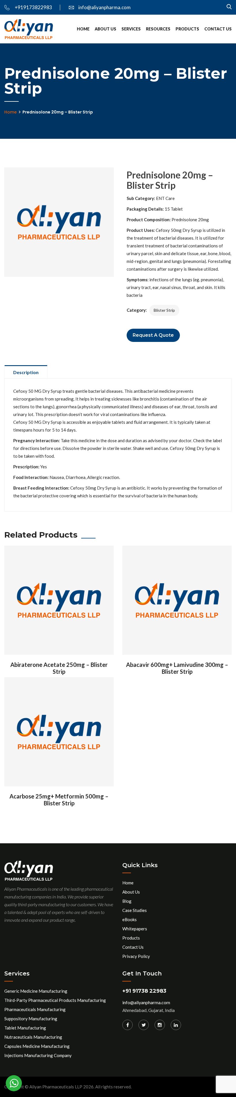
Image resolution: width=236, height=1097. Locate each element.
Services (131, 28)
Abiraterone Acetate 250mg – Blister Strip (59, 668)
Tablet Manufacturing (25, 1027)
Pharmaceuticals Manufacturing (35, 1009)
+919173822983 (33, 7)
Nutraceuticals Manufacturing (33, 1037)
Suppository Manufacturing (30, 1018)
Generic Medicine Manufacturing (35, 991)
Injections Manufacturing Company (38, 1055)
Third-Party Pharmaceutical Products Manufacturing (55, 1000)
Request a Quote (153, 335)
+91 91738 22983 (144, 991)
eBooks (129, 919)
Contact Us (218, 28)
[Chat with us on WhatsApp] (14, 1083)
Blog (127, 901)
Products (187, 28)
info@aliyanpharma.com (104, 7)
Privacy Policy (136, 956)
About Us (105, 28)
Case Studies (134, 910)
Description (26, 372)
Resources (158, 28)
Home (83, 28)
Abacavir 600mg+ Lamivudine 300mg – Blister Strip (177, 668)
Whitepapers (134, 928)
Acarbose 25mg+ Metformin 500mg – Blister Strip (59, 800)
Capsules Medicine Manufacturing (37, 1046)
